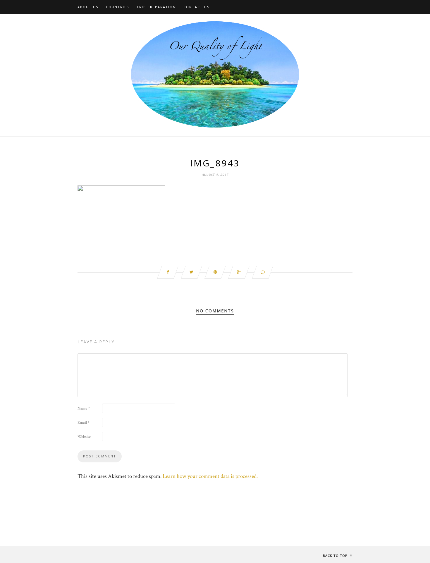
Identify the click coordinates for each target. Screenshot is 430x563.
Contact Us (196, 7)
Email (84, 422)
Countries (117, 7)
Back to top (336, 555)
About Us (88, 7)
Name (84, 408)
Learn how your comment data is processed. (210, 476)
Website (84, 436)
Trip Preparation (156, 7)
